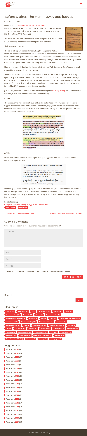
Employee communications (70, 318)
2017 (17, 384)
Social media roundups (42, 335)
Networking (58, 328)
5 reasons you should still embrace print (20, 214)
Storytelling (59, 335)
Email (53, 318)
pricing (54, 332)
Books (69, 311)
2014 (17, 395)
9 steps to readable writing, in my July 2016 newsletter (26, 205)
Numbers (10, 332)
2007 (17, 422)
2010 (17, 410)
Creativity (27, 315)
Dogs (43, 318)
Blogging (58, 311)
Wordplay (31, 339)
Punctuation (66, 332)
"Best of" (10, 311)
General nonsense (13, 325)
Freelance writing (46, 322)
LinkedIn (33, 328)
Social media (25, 335)
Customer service (53, 315)
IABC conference (39, 325)
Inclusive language (57, 325)
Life (8, 328)
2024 (17, 357)
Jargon (71, 325)
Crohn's (39, 315)
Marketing (45, 328)
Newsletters (72, 328)
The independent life (14, 339)
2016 (17, 387)
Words (42, 339)
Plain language (41, 332)
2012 (17, 403)
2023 (17, 361)
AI (33, 311)
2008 (17, 418)
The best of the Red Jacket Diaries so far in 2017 (64, 214)
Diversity (33, 318)
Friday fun (61, 322)
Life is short (20, 328)
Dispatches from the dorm (15, 318)
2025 (17, 353)
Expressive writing (28, 322)
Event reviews (12, 322)
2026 (17, 349)
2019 (17, 376)
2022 (17, 365)
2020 (17, 372)
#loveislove (23, 311)
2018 (17, 380)
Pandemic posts (24, 332)
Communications (13, 315)
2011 (17, 407)
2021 (17, 368)
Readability (23, 207)
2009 (17, 414)
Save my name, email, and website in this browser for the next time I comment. (38, 271)
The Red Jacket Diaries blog (24, 25)
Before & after (10, 207)
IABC (26, 325)
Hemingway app (58, 91)
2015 (17, 391)
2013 (17, 399)
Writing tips (55, 339)
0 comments (40, 25)
